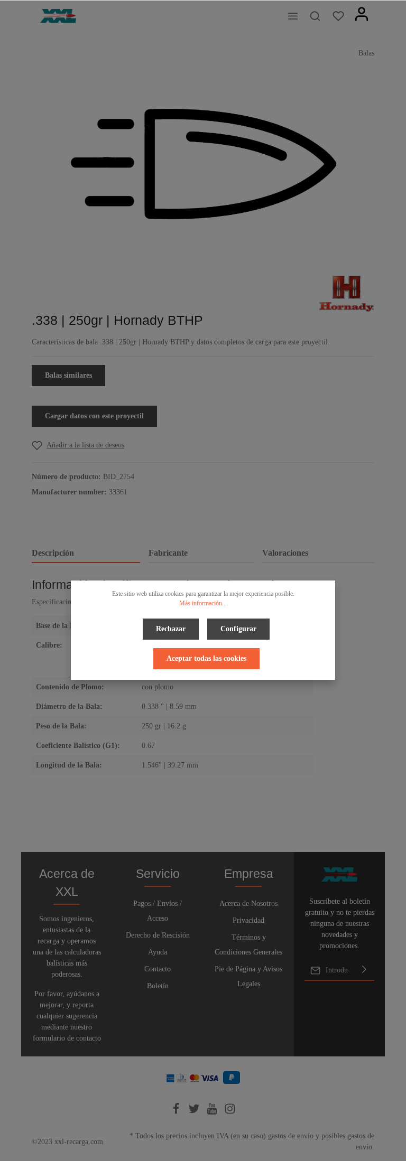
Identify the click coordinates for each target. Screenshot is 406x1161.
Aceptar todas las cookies (206, 658)
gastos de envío (290, 1136)
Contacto (157, 969)
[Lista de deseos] (338, 15)
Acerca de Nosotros (248, 903)
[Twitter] (195, 1112)
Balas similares (68, 375)
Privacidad (248, 920)
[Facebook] (177, 1112)
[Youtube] (213, 1112)
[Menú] (292, 15)
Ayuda (157, 952)
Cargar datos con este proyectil (94, 416)
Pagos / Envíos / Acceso (157, 911)
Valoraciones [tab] (285, 552)
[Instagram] (230, 1112)
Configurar (238, 629)
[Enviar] (364, 970)
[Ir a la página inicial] (58, 16)
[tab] (86, 553)
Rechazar (171, 629)
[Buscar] (315, 15)
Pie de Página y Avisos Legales (248, 976)
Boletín (158, 986)
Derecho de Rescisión (158, 935)
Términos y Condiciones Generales (248, 944)
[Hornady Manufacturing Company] (346, 293)
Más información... (203, 603)
